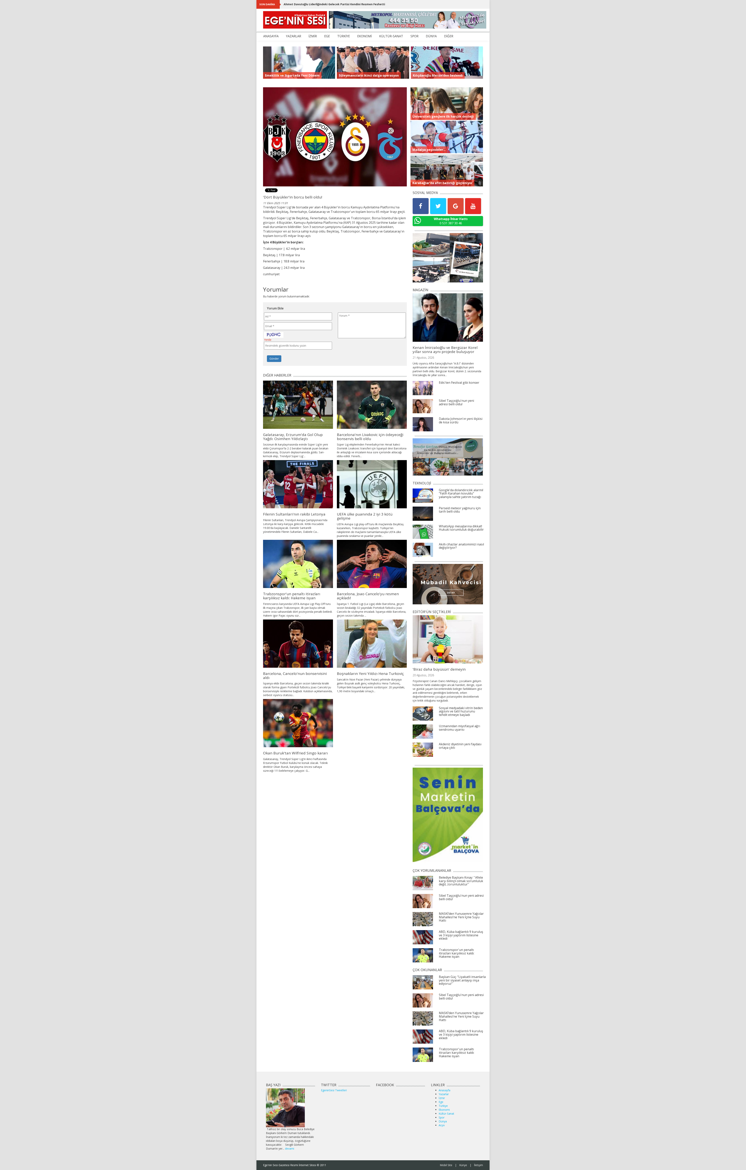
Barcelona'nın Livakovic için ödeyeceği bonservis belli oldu (370, 436)
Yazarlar (444, 1094)
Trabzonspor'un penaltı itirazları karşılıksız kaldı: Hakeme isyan (291, 595)
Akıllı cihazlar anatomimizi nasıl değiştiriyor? (461, 546)
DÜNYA (431, 36)
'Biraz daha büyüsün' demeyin (439, 669)
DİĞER (448, 36)
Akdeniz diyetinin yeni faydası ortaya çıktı (460, 746)
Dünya (443, 1121)
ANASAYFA (271, 36)
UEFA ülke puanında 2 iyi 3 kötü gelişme (364, 516)
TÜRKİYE (343, 36)
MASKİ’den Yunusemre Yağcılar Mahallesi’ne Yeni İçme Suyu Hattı (461, 917)
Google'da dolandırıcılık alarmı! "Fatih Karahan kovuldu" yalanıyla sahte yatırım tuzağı (461, 493)
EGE (327, 36)
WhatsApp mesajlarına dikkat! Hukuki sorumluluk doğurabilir (461, 528)
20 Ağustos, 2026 (423, 675)
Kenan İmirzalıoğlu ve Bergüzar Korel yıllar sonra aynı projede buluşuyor (445, 349)
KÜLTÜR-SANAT (391, 36)
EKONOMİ (364, 36)
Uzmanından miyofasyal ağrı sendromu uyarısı (459, 728)
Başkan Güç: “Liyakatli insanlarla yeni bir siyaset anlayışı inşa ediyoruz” (462, 980)
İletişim (478, 1165)
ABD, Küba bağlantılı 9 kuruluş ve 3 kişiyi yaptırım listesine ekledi (461, 935)
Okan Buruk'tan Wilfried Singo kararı (295, 753)
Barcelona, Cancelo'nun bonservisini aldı (295, 675)
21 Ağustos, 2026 (423, 357)
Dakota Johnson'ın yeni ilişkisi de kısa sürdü (460, 420)
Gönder (274, 358)
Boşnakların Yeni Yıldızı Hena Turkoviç (370, 673)
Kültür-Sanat (446, 1113)
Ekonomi (444, 1109)
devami (289, 1148)
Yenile (267, 340)
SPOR (414, 36)
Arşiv (442, 1125)
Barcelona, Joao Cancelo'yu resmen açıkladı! (368, 595)
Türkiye (443, 1106)
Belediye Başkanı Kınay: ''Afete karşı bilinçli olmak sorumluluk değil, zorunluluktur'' (461, 880)
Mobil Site (446, 1165)
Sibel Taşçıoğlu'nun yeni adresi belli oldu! (456, 402)
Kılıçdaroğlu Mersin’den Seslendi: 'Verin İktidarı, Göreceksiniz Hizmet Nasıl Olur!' (339, 4)
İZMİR (313, 36)
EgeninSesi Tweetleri (334, 1090)
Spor (441, 1117)
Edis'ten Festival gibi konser (459, 382)
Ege (441, 1102)
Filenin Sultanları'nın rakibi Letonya (294, 514)
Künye (463, 1165)
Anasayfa (444, 1090)
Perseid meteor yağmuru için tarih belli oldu (460, 510)
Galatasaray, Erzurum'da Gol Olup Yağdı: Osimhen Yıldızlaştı (293, 436)
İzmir (442, 1098)
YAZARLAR (293, 36)
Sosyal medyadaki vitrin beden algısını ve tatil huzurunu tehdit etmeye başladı (461, 711)
